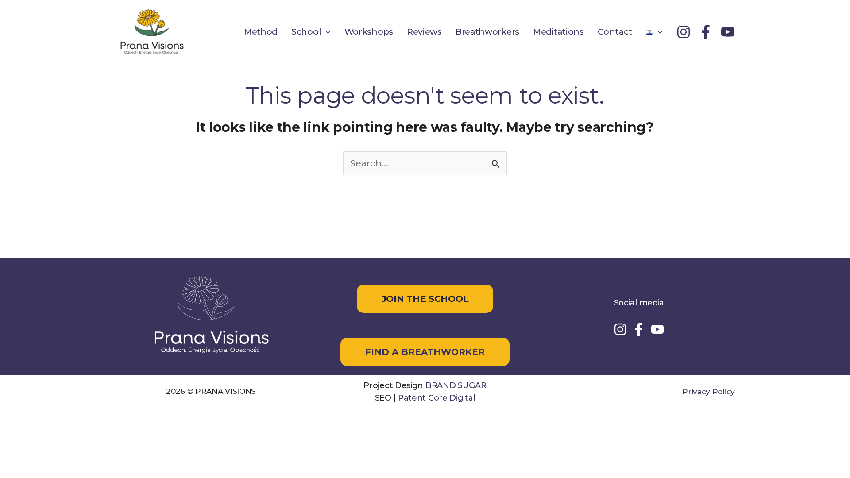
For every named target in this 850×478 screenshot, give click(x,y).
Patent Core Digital (436, 398)
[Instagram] (683, 32)
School (306, 32)
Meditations (558, 32)
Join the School (425, 298)
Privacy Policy (708, 391)
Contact (615, 32)
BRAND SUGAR (456, 385)
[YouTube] (728, 32)
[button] (325, 32)
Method (261, 32)
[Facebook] (706, 32)
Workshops (368, 32)
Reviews (424, 32)
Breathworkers (487, 32)
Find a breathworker (425, 352)
